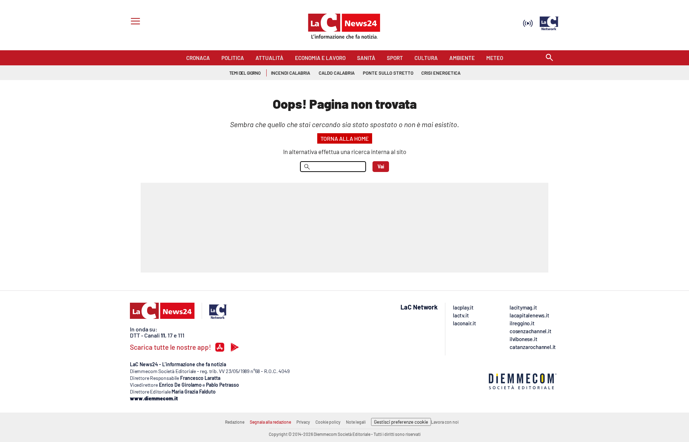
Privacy (303, 421)
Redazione (234, 421)
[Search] (549, 58)
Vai (381, 166)
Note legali (356, 421)
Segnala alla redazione (270, 421)
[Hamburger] (134, 22)
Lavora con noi (445, 421)
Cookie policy (328, 421)
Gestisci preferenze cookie (401, 422)
